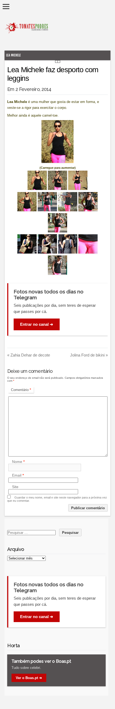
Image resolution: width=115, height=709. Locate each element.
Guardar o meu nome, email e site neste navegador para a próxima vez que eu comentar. (57, 499)
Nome (18, 461)
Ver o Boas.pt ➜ (29, 678)
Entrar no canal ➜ (36, 324)
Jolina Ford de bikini (89, 355)
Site (15, 487)
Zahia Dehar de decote (28, 355)
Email (18, 475)
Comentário (21, 390)
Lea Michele (13, 55)
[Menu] (6, 6)
